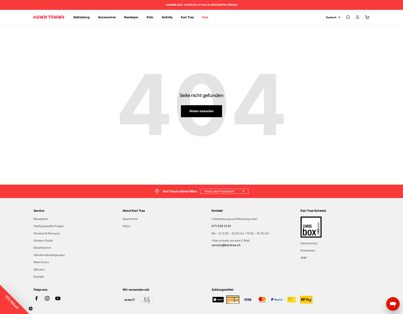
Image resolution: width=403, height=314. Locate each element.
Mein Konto (41, 262)
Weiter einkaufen (201, 111)
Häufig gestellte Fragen (49, 226)
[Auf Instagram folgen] (47, 298)
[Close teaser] (31, 308)
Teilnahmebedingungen (49, 255)
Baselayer (131, 17)
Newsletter (41, 219)
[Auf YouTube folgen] (58, 298)
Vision (126, 226)
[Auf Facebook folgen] (36, 298)
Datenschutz (309, 243)
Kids (150, 17)
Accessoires (107, 17)
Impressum (308, 250)
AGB (303, 257)
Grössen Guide (43, 240)
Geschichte (130, 219)
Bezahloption (42, 247)
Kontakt (39, 276)
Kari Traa (187, 17)
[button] (14, 299)
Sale (205, 17)
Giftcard (39, 269)
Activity (167, 17)
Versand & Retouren (47, 233)
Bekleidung (81, 17)
